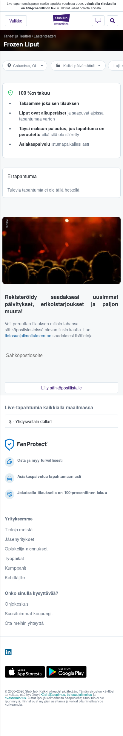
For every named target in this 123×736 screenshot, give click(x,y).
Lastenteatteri (45, 35)
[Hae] (112, 20)
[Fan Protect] (26, 445)
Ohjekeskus (17, 603)
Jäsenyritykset (19, 539)
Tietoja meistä (19, 529)
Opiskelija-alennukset (26, 548)
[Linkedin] (8, 652)
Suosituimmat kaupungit (29, 613)
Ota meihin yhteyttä (24, 623)
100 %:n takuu (34, 92)
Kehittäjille (15, 577)
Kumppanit (15, 567)
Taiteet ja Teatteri (17, 35)
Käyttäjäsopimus (53, 694)
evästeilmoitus (15, 697)
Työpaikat (14, 558)
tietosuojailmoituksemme (28, 335)
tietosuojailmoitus (79, 694)
